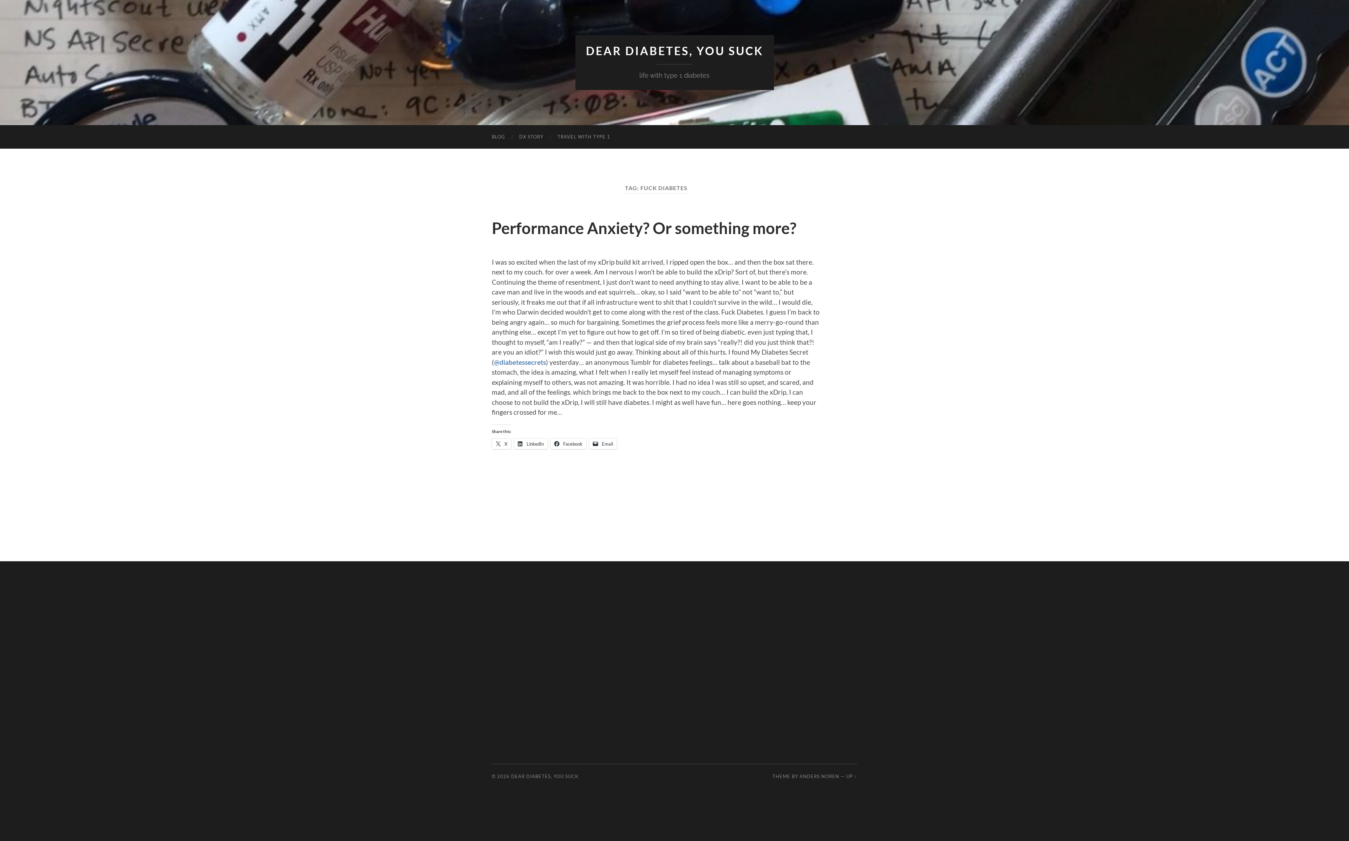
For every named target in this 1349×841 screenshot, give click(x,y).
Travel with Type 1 (584, 137)
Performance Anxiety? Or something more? (644, 228)
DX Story (531, 137)
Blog (498, 137)
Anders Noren (819, 776)
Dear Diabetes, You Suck (674, 51)
